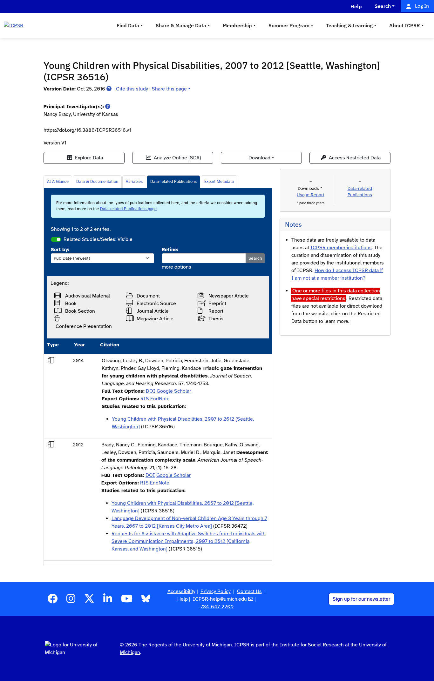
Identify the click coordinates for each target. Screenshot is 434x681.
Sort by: (60, 249)
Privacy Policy (215, 591)
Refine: (170, 249)
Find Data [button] (128, 25)
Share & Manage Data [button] (181, 25)
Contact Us (249, 591)
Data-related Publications (173, 181)
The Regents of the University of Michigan (185, 645)
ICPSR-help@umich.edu (220, 599)
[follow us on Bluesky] (146, 601)
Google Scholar (174, 391)
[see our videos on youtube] (126, 601)
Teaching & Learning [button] (349, 25)
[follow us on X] (89, 601)
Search (255, 258)
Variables (134, 181)
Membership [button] (237, 25)
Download (259, 158)
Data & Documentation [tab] (97, 181)
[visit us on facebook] (52, 601)
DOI (150, 391)
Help (182, 599)
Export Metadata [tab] (219, 181)
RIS (144, 399)
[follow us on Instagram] (71, 601)
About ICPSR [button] (404, 25)
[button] (109, 89)
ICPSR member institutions (341, 247)
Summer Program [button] (288, 25)
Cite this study (132, 89)
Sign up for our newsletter (361, 599)
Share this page (169, 89)
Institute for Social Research (312, 645)
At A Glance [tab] (58, 181)
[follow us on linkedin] (107, 601)
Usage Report (310, 194)
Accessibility (181, 591)
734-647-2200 (217, 607)
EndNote (160, 399)
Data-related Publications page (128, 208)
